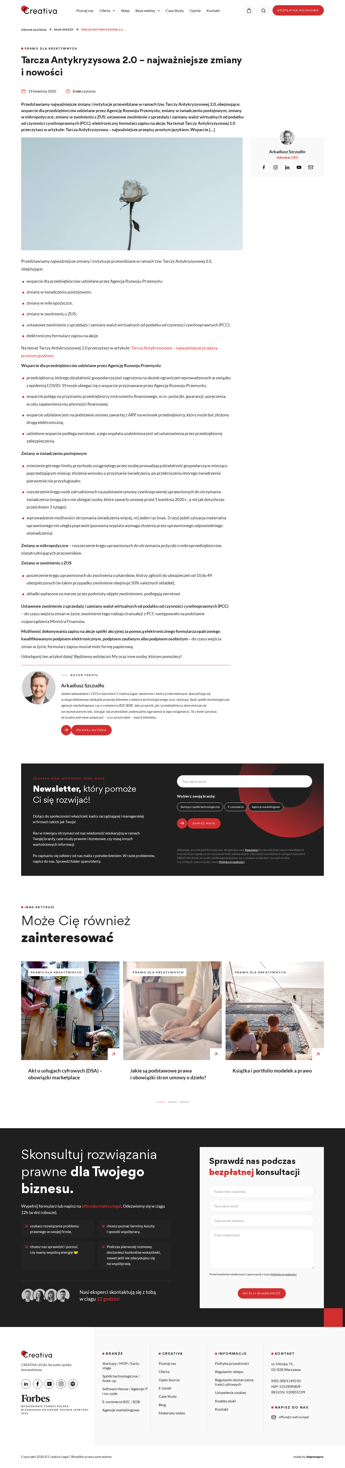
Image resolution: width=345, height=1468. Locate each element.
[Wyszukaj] (263, 10)
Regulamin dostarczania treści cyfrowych (234, 1382)
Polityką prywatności (232, 862)
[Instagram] (61, 1384)
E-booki (165, 1388)
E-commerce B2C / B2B (121, 1401)
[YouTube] (49, 1384)
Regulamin (251, 850)
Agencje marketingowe (120, 1410)
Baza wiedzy (145, 10)
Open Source (169, 1380)
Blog (162, 1404)
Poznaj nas (85, 10)
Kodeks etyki (225, 1401)
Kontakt (213, 10)
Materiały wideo (172, 1413)
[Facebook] (37, 1384)
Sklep (125, 10)
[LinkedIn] (26, 1384)
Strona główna (33, 29)
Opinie (195, 10)
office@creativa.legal (101, 1206)
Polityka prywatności (232, 1363)
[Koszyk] (249, 10)
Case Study (175, 10)
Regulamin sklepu (229, 1371)
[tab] (160, 1102)
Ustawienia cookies (230, 1392)
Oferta (105, 10)
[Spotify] (72, 1384)
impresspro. (315, 1457)
